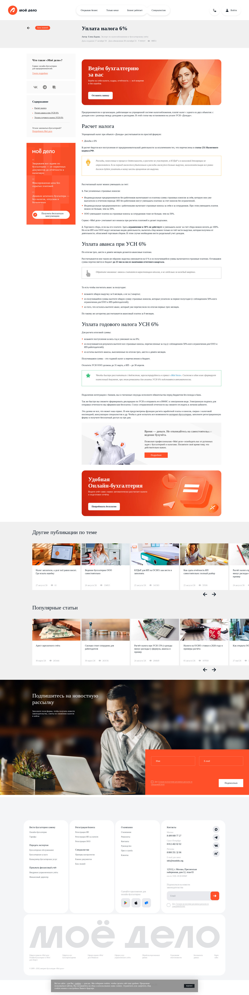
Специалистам (158, 10)
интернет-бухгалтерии (180, 414)
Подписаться (231, 783)
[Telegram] (216, 837)
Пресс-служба (127, 851)
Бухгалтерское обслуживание (41, 850)
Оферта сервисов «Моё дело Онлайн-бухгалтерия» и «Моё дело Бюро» (39, 957)
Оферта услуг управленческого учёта (122, 956)
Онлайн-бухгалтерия (38, 832)
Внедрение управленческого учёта (43, 872)
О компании (127, 827)
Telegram (44, 87)
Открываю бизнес (89, 10)
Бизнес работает (134, 10)
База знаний (80, 864)
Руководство (126, 846)
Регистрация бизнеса (85, 827)
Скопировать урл (54, 87)
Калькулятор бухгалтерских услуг (43, 859)
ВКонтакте (35, 87)
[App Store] (136, 902)
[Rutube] (216, 853)
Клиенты (124, 855)
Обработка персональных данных (151, 956)
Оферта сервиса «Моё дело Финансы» (95, 956)
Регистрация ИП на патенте (86, 837)
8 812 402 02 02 (174, 844)
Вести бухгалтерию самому (42, 827)
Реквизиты (125, 837)
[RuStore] (146, 902)
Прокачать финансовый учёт (42, 867)
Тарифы (32, 837)
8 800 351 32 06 (174, 852)
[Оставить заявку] (214, 10)
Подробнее (156, 455)
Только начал (112, 10)
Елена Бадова (94, 37)
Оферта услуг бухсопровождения (69, 956)
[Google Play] (125, 902)
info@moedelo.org (175, 860)
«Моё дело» (175, 375)
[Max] (216, 829)
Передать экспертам (38, 845)
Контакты (125, 841)
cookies (78, 983)
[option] (56, 566)
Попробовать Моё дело (42, 131)
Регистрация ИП (82, 832)
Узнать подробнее (40, 73)
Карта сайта (216, 956)
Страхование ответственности (176, 956)
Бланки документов (83, 859)
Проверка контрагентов (85, 855)
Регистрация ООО (82, 841)
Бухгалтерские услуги (38, 855)
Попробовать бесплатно (104, 506)
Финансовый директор (38, 877)
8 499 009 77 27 (174, 835)
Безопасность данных (198, 956)
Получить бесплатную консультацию (53, 214)
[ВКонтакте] (216, 845)
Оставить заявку (100, 95)
